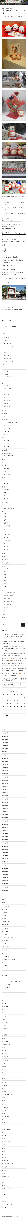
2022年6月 (5, 843)
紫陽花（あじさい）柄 (8, 508)
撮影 (3, 477)
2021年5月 (5, 884)
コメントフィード (7, 1204)
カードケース (7, 598)
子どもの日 (7, 541)
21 (21, 706)
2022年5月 (5, 846)
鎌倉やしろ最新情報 (10, 2)
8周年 (5, 517)
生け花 (4, 505)
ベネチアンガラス (9, 346)
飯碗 (5, 586)
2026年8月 (5, 733)
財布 (3, 553)
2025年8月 (5, 761)
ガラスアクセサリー (9, 343)
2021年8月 (5, 874)
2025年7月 (5, 764)
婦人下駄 (6, 440)
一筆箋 (6, 610)
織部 (5, 583)
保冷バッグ (7, 400)
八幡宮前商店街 (6, 453)
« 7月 (7, 715)
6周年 (5, 514)
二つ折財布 (7, 428)
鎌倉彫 (6, 498)
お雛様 (6, 523)
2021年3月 (5, 890)
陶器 (3, 566)
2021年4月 (5, 887)
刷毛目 (6, 571)
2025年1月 (5, 783)
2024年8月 (5, 799)
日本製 (6, 403)
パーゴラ (4, 410)
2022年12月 (5, 827)
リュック (6, 394)
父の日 (6, 549)
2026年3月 (5, 748)
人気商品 (4, 450)
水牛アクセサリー (9, 349)
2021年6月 (5, 880)
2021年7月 (5, 877)
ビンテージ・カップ (9, 601)
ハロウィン (7, 532)
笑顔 (15, 309)
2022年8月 (5, 836)
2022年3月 (5, 852)
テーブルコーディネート (10, 376)
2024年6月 (5, 805)
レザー (6, 397)
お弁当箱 (6, 483)
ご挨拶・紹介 (5, 337)
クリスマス (7, 529)
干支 (5, 471)
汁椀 (5, 492)
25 (10, 709)
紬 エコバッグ (8, 434)
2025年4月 (5, 774)
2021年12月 (5, 862)
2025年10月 (5, 755)
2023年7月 (5, 817)
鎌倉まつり (5, 556)
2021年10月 (5, 868)
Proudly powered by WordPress (10, 1216)
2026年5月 (5, 742)
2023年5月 (5, 824)
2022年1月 (5, 858)
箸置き (6, 367)
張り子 (6, 307)
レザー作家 (5, 419)
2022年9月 (5, 833)
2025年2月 (5, 780)
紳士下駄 (6, 446)
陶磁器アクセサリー (9, 358)
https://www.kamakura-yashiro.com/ (11, 220)
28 (21, 709)
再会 (3, 459)
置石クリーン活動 (9, 455)
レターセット (7, 604)
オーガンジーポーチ (9, 595)
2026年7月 (5, 736)
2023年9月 (5, 814)
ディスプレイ (5, 374)
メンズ (6, 391)
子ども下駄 (7, 443)
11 (10, 703)
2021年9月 (5, 871)
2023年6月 (5, 821)
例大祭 (6, 538)
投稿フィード (5, 1201)
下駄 (3, 437)
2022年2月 (5, 855)
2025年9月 (5, 758)
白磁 (5, 577)
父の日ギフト (5, 502)
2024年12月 (5, 786)
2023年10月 (5, 811)
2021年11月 (5, 865)
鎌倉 (17, 309)
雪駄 (3, 614)
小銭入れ (6, 431)
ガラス (4, 365)
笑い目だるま (10, 307)
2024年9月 (5, 795)
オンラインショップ (7, 361)
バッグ (4, 383)
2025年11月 (5, 751)
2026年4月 (5, 745)
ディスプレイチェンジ (10, 379)
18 (10, 706)
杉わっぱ (4, 480)
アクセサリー (5, 340)
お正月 (6, 520)
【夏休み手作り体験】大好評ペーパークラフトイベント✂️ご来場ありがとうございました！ (14, 636)
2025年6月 (5, 767)
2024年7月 (5, 802)
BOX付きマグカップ (9, 592)
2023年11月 (5, 808)
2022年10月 (5, 830)
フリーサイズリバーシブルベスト (13, 422)
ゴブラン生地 (5, 371)
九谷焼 (6, 568)
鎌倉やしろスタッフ (7, 563)
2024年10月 (5, 792)
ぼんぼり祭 (7, 526)
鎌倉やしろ (12, 8)
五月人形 (6, 468)
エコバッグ (7, 385)
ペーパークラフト (7, 413)
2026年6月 (5, 739)
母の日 (6, 547)
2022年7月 (5, 839)
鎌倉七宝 (6, 355)
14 (21, 703)
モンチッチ (5, 416)
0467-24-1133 (6, 257)
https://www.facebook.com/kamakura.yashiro (13, 241)
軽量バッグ (7, 406)
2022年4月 (5, 849)
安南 (5, 574)
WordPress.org (6, 1208)
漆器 (3, 487)
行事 (3, 511)
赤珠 (5, 352)
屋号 (3, 462)
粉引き (6, 580)
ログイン (4, 1198)
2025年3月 (5, 777)
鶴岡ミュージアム (7, 617)
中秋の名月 (7, 535)
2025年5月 (5, 770)
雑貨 (3, 590)
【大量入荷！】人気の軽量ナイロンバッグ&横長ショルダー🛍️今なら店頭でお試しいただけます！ (13, 648)
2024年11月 (5, 789)
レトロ (6, 607)
